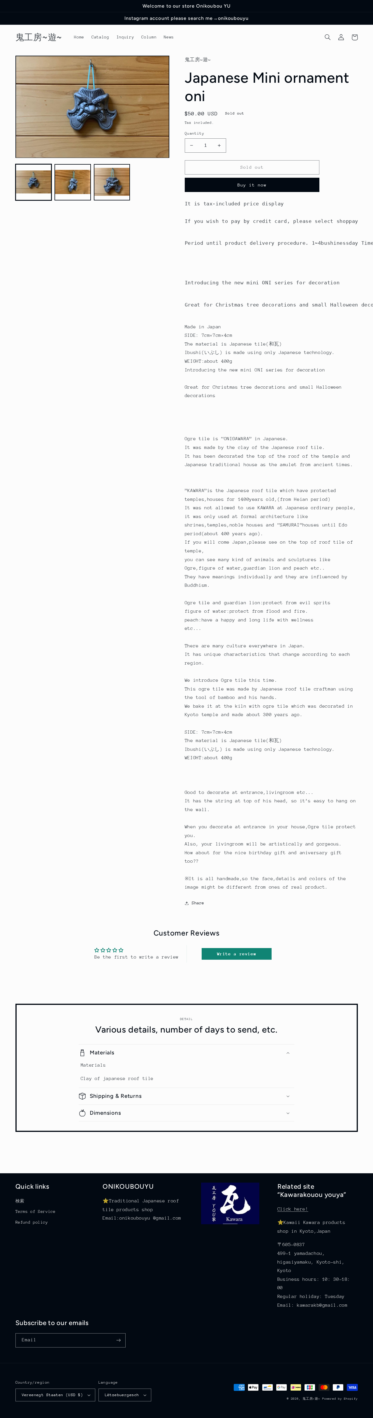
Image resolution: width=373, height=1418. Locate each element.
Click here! (292, 1209)
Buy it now (252, 184)
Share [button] (198, 903)
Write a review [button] (236, 953)
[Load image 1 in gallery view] (33, 182)
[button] (328, 37)
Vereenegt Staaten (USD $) (52, 1395)
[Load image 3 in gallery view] (112, 182)
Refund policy (31, 1222)
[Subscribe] (118, 1340)
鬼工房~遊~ (311, 1399)
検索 (19, 1201)
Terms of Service (35, 1211)
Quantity (194, 133)
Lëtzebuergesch (122, 1395)
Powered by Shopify (340, 1399)
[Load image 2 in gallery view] (72, 182)
